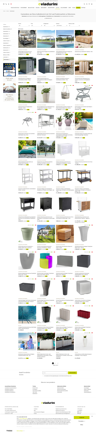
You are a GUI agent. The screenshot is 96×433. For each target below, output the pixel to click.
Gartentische (6, 26)
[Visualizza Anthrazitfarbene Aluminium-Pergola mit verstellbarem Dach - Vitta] (71, 33)
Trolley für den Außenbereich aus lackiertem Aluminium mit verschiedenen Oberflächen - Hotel (27, 218)
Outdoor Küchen (6, 52)
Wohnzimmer (24, 7)
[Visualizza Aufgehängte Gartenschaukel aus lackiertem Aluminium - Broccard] (52, 115)
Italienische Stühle (61, 386)
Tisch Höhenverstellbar (37, 390)
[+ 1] (57, 363)
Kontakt (35, 413)
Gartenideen (7, 59)
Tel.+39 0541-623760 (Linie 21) (10, 410)
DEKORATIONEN (51, 7)
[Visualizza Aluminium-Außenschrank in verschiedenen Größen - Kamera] (33, 170)
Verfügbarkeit (45, 23)
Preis (32, 23)
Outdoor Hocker (6, 40)
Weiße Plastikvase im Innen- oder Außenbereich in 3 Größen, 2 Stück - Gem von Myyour (64, 355)
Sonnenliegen (6, 38)
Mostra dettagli (20, 430)
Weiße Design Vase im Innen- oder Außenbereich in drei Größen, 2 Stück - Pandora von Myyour (44, 355)
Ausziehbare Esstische (10, 386)
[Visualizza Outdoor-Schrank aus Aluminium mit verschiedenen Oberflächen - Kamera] (71, 143)
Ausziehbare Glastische (9, 390)
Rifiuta (81, 424)
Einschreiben (73, 372)
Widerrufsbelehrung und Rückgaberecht (63, 413)
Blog (35, 410)
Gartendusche (6, 47)
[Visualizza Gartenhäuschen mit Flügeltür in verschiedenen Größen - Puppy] (33, 60)
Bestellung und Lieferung (60, 410)
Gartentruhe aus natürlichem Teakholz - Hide (83, 51)
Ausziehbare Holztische (9, 389)
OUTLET (78, 7)
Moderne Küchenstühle (61, 389)
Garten (57, 7)
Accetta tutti (81, 417)
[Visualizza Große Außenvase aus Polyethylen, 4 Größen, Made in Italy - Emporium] (33, 228)
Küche (73, 7)
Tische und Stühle (15, 7)
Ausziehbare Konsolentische (10, 392)
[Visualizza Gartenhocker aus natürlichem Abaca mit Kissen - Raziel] (71, 228)
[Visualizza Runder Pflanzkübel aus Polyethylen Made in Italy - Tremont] (71, 281)
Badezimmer (43, 7)
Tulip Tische (35, 392)
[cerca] (84, 4)
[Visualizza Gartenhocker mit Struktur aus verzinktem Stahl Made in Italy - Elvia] (33, 115)
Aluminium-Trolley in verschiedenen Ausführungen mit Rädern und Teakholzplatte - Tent (65, 190)
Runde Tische (35, 387)
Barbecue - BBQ (6, 54)
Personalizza (81, 421)
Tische (34, 386)
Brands (19, 23)
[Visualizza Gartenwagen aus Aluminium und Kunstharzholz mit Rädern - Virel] (33, 33)
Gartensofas (86, 390)
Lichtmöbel (6, 57)
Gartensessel (6, 33)
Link (70, 375)
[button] (24, 25)
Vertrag (83, 7)
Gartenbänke (6, 43)
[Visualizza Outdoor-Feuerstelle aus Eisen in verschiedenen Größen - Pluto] (71, 60)
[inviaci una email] (3, 4)
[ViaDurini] (47, 4)
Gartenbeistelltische (87, 392)
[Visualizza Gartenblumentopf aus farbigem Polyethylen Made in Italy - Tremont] (90, 228)
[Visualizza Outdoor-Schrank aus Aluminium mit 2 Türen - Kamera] (90, 143)
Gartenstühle (6, 31)
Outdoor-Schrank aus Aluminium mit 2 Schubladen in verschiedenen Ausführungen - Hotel (46, 218)
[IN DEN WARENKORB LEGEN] (52, 33)
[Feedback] (8, 4)
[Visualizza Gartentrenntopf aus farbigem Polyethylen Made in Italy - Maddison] (71, 254)
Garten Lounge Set (7, 45)
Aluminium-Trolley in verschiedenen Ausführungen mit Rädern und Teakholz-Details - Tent (83, 190)
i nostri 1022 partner (23, 418)
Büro (70, 7)
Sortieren (57, 23)
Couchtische (35, 389)
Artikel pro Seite (71, 23)
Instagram (80, 410)
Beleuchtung (31, 7)
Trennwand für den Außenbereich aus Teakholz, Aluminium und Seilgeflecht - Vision (82, 80)
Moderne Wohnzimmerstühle (62, 390)
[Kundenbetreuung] (6, 4)
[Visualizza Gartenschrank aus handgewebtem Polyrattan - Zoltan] (33, 88)
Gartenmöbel (87, 386)
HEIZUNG (38, 7)
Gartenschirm (6, 50)
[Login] (86, 4)
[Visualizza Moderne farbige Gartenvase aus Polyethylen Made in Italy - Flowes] (33, 254)
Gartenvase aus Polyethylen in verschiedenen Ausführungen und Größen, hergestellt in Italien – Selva (64, 135)
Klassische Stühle (60, 387)
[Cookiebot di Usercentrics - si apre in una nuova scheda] (9, 431)
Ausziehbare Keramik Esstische (10, 387)
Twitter (79, 413)
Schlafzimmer (64, 7)
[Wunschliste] (33, 35)
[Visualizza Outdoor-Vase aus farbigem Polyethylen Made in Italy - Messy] (90, 308)
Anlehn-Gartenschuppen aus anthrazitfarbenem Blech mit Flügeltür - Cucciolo (44, 80)
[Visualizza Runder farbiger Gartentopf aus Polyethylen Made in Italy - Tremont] (52, 281)
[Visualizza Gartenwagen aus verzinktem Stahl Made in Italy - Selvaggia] (90, 88)
